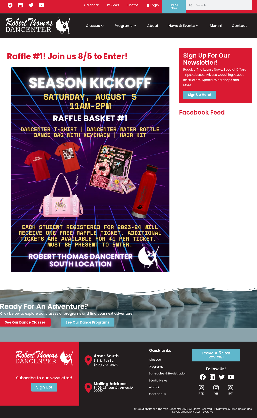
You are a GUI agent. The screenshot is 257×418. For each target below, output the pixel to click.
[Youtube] (41, 5)
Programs (124, 25)
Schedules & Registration (168, 373)
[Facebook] (10, 5)
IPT (230, 393)
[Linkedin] (20, 5)
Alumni (215, 25)
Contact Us (157, 394)
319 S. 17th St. (103, 360)
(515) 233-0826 (106, 365)
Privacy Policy (222, 409)
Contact (239, 25)
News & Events (181, 25)
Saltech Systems (203, 411)
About (152, 25)
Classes (93, 25)
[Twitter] (31, 5)
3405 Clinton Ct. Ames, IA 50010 (113, 389)
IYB (216, 393)
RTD (201, 393)
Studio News (158, 380)
